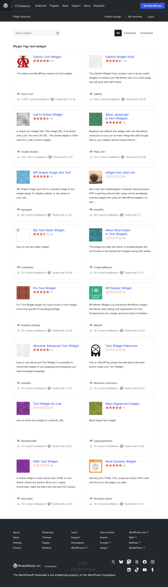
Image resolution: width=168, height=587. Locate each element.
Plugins (46, 542)
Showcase (47, 532)
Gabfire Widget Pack (119, 57)
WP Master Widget (118, 288)
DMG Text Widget (45, 461)
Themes (46, 537)
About (16, 532)
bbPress (135, 542)
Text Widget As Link (47, 403)
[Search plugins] (57, 33)
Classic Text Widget (47, 57)
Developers (77, 542)
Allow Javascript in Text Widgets (117, 116)
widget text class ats (120, 172)
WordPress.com (139, 532)
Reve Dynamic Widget (120, 461)
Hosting (17, 542)
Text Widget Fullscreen (121, 346)
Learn (74, 532)
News (16, 537)
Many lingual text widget (122, 403)
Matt (133, 537)
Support (75, 537)
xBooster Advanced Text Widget (56, 346)
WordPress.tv (80, 547)
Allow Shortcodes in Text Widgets (117, 232)
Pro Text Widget (44, 288)
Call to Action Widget (48, 114)
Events (103, 537)
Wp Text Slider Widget (48, 230)
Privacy (17, 547)
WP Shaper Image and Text (52, 172)
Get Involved (107, 532)
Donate (105, 542)
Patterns (46, 547)
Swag (104, 547)
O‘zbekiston (50, 566)
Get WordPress (153, 5)
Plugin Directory (22, 16)
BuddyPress (137, 547)
